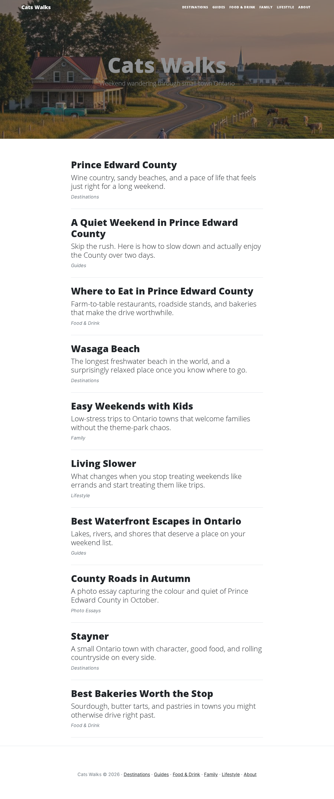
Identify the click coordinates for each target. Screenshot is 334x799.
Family (266, 7)
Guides (218, 7)
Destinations (195, 7)
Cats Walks (36, 7)
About (304, 7)
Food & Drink (242, 7)
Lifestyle (285, 7)
